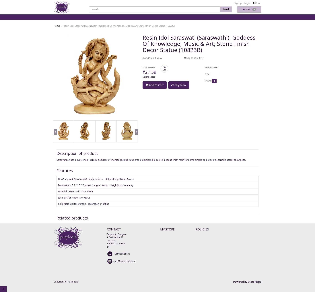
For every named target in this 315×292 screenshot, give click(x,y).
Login (247, 3)
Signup (238, 3)
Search (226, 9)
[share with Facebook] (214, 80)
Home (57, 25)
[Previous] (55, 137)
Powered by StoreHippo (247, 281)
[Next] (136, 137)
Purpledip (73, 281)
